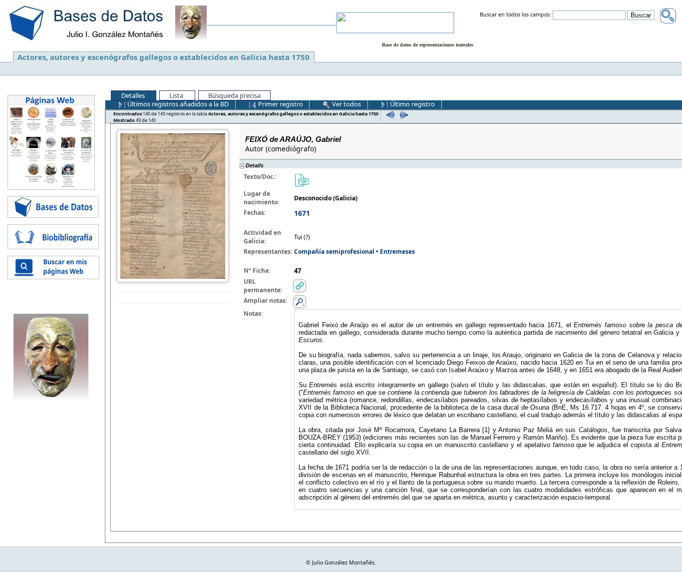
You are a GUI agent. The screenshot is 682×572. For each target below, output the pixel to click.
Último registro (411, 103)
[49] (402, 114)
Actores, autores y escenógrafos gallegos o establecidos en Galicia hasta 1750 (163, 57)
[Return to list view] (174, 298)
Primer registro (280, 103)
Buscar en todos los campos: (515, 14)
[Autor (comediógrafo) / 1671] (172, 205)
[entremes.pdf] (301, 179)
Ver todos (346, 103)
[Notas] (299, 301)
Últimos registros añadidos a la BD (177, 103)
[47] (389, 114)
